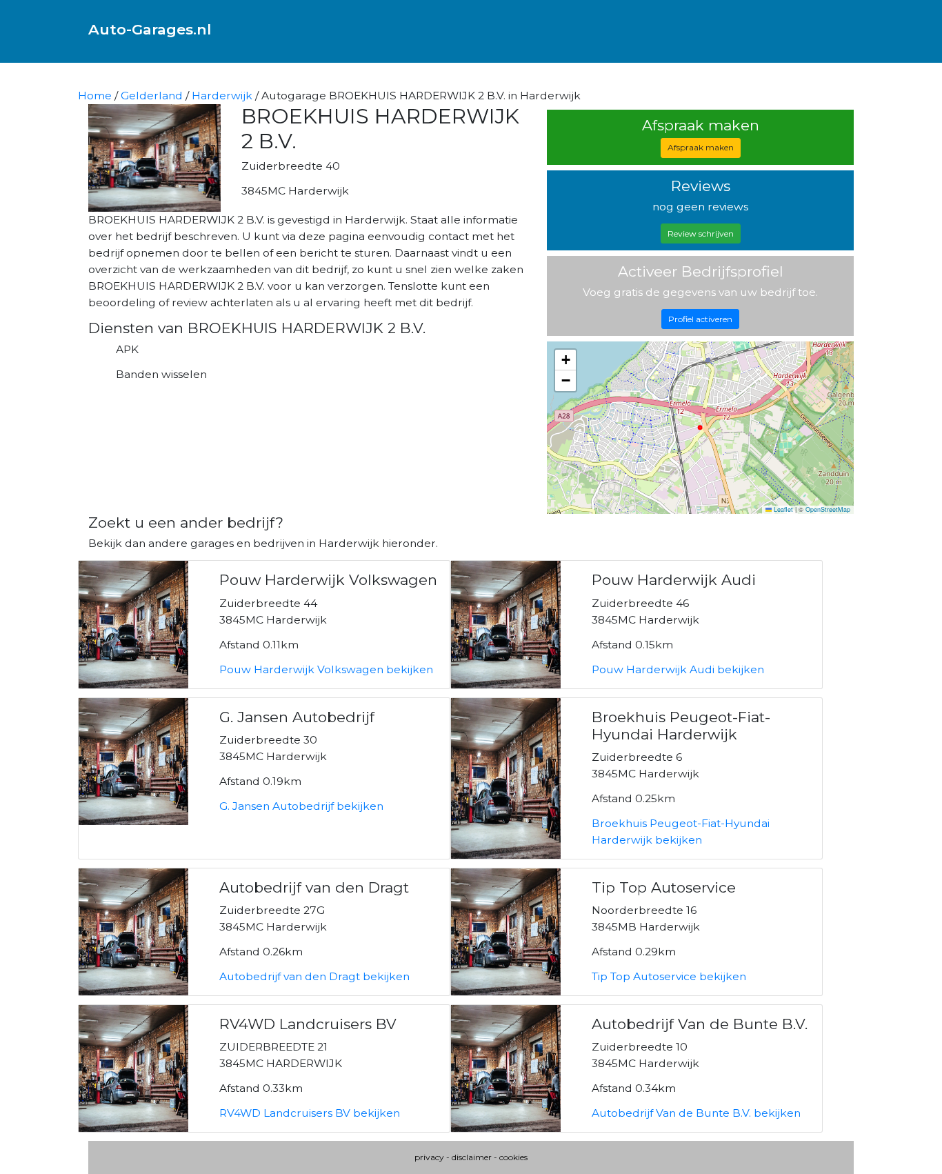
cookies (513, 1157)
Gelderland (152, 95)
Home (95, 95)
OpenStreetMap (827, 509)
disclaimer (472, 1157)
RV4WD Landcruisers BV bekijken (309, 1113)
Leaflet (782, 509)
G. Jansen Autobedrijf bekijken (301, 806)
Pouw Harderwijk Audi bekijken (678, 669)
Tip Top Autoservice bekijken (669, 976)
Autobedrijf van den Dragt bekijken (314, 976)
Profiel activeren (700, 319)
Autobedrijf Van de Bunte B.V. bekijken (696, 1113)
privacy (429, 1157)
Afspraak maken (701, 147)
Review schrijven (701, 233)
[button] (565, 360)
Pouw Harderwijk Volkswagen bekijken (326, 669)
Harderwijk (222, 95)
